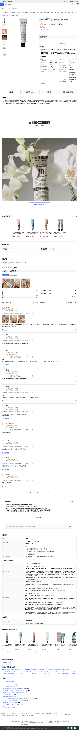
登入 (64, 1)
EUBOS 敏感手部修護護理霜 (9, 681)
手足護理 (17, 15)
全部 (3, 8)
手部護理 (22, 15)
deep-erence (41, 669)
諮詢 (72, 501)
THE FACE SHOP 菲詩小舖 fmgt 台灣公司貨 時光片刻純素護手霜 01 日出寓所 (19, 698)
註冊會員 (67, 1)
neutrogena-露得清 (5, 669)
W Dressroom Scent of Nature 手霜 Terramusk (12, 685)
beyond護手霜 (54, 671)
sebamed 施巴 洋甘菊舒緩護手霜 (9, 696)
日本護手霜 (34, 673)
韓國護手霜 (29, 671)
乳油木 (49, 673)
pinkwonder (57, 669)
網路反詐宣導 (30, 715)
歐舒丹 (63, 669)
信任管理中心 (37, 713)
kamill (12, 669)
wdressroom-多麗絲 (19, 669)
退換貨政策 (30, 713)
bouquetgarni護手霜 (56, 673)
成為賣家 (76, 1)
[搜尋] (76, 8)
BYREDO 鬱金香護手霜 (7, 694)
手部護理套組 (4, 662)
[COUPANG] (14, 722)
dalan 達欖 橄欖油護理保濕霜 (9, 708)
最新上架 (8, 302)
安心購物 (55, 713)
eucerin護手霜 (39, 671)
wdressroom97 (22, 671)
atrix (34, 671)
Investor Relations (11, 713)
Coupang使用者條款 (21, 713)
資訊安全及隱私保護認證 (12, 715)
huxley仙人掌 (46, 671)
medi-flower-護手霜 (20, 673)
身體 (13, 15)
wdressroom (27, 673)
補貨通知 (62, 43)
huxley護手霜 (72, 673)
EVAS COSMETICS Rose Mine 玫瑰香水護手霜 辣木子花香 (15, 690)
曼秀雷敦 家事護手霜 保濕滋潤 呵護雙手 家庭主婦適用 (14, 700)
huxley (67, 669)
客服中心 (72, 1)
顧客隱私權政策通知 (46, 713)
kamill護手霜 (4, 673)
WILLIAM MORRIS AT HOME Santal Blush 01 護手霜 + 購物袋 (15, 692)
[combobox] (72, 302)
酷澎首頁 (3, 15)
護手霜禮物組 (65, 673)
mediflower (27, 669)
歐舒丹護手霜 (11, 673)
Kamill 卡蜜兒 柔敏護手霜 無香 (9, 683)
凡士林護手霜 (34, 669)
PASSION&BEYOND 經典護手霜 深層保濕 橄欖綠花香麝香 (15, 688)
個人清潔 (8, 15)
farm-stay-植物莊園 (13, 671)
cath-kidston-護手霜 (50, 669)
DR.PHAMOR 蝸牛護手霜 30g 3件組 (10, 702)
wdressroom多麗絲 (42, 673)
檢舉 (70, 526)
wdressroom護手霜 (71, 671)
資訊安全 (3, 715)
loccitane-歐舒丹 (62, 671)
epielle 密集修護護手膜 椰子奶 (9, 686)
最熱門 (3, 302)
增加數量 (45, 44)
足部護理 (10, 662)
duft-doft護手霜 (5, 671)
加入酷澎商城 (22, 715)
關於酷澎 (3, 713)
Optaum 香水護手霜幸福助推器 (9, 706)
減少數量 (45, 42)
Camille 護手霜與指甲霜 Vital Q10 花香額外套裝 (13, 704)
